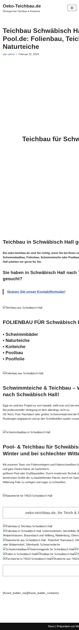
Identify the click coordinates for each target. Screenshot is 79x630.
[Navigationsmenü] (72, 8)
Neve (51, 626)
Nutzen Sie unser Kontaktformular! (36, 292)
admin (11, 54)
